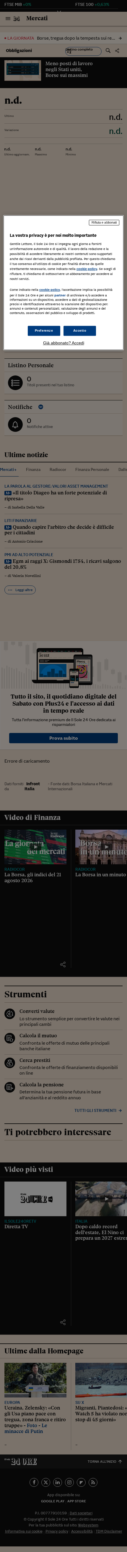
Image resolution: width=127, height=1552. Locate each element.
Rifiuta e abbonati (104, 222)
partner (60, 295)
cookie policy (86, 269)
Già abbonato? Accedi (63, 342)
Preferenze (44, 330)
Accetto (80, 330)
